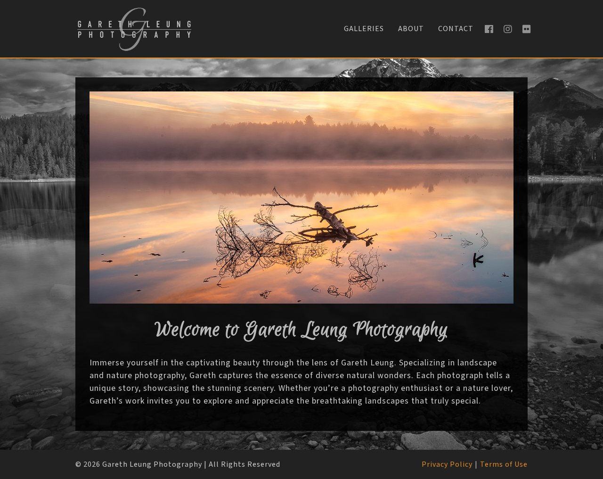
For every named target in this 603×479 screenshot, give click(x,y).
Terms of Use (504, 465)
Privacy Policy (447, 465)
